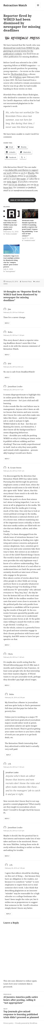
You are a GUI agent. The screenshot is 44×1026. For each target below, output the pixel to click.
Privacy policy (8, 1023)
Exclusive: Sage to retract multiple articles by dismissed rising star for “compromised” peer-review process (11, 261)
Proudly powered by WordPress (26, 1023)
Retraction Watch (15, 5)
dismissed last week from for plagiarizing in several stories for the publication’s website (21, 51)
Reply (7, 323)
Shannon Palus (27, 281)
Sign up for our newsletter (22, 200)
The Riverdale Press (19, 74)
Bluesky (31, 173)
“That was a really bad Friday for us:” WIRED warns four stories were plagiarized (10, 224)
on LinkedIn (31, 176)
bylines (18, 77)
